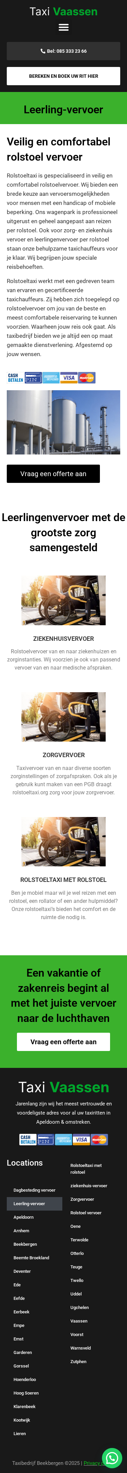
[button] (64, 27)
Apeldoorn (24, 1217)
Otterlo (77, 1253)
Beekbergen (25, 1244)
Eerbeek (21, 1311)
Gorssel (21, 1366)
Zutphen (78, 1361)
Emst (18, 1338)
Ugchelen (79, 1307)
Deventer (22, 1271)
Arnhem (21, 1230)
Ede (17, 1284)
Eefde (19, 1298)
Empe (19, 1325)
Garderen (23, 1352)
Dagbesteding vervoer (35, 1190)
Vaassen (78, 1321)
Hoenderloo (25, 1379)
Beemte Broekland (31, 1257)
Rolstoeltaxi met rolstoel (86, 1169)
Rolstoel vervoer (86, 1212)
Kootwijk (22, 1420)
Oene (75, 1226)
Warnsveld (80, 1348)
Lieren (20, 1433)
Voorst (76, 1334)
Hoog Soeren (26, 1393)
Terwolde (79, 1239)
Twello (76, 1280)
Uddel (76, 1293)
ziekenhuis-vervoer (88, 1185)
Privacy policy (99, 1463)
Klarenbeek (25, 1406)
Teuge (76, 1266)
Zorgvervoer (82, 1199)
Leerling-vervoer (29, 1203)
